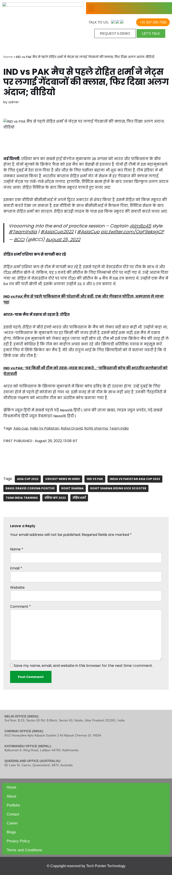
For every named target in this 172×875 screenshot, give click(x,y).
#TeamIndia (23, 232)
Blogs (11, 832)
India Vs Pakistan (44, 428)
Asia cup (20, 428)
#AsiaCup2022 (57, 232)
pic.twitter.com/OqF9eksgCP (132, 232)
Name (16, 549)
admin (13, 102)
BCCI (19, 239)
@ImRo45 (140, 226)
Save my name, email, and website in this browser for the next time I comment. (83, 665)
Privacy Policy (18, 841)
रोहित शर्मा (79, 498)
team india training (22, 498)
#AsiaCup (88, 232)
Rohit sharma (96, 428)
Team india (119, 428)
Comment (20, 606)
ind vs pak (95, 479)
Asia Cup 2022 (28, 479)
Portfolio (13, 805)
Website (17, 587)
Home (8, 57)
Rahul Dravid (72, 428)
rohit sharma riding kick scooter (118, 488)
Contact (13, 814)
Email (16, 568)
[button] (91, 8)
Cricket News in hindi (62, 479)
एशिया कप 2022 (55, 498)
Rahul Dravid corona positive (30, 488)
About (11, 796)
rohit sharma (72, 488)
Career (12, 823)
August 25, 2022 (63, 239)
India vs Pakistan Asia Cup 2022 (135, 479)
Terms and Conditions (24, 850)
